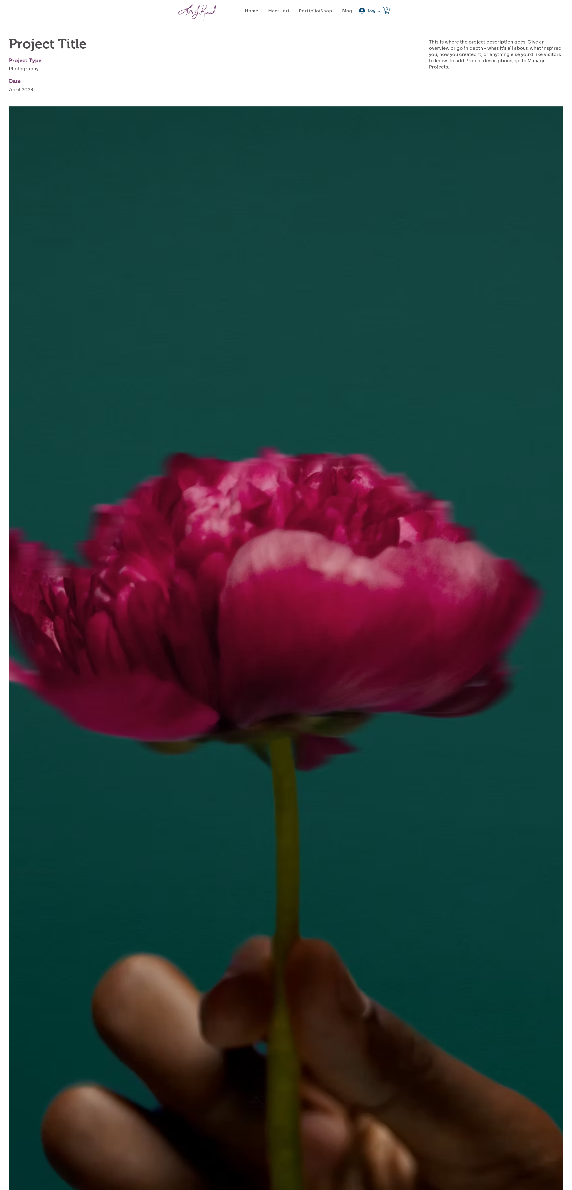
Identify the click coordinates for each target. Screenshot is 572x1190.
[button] (387, 10)
